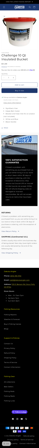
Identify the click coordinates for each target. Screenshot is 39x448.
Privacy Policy (9, 348)
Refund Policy (9, 353)
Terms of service (27, 440)
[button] (4, 7)
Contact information (28, 443)
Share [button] (6, 128)
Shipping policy (11, 443)
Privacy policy (12, 440)
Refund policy (28, 436)
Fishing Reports (10, 315)
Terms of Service (10, 362)
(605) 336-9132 (15, 276)
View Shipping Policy (10, 253)
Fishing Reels (9, 396)
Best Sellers (8, 387)
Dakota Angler (15, 436)
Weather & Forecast (12, 319)
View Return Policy (9, 231)
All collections (9, 382)
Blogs (6, 329)
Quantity (5, 74)
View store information (12, 103)
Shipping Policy (10, 358)
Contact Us (8, 344)
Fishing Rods (9, 391)
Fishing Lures (9, 401)
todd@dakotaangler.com (20, 280)
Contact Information (12, 367)
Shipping (4, 66)
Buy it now (19, 91)
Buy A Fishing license (12, 324)
